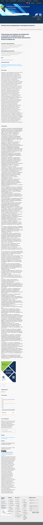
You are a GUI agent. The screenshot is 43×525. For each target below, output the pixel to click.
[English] (29, 3)
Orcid (5, 49)
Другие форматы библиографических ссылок (7, 430)
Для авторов (11, 507)
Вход (10, 513)
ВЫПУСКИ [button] (29, 1)
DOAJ (18, 513)
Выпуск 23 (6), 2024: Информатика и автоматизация (34, 29)
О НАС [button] (6, 1)
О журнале (12, 505)
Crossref (18, 509)
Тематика (11, 503)
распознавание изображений (7, 64)
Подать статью (11, 11)
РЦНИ (18, 499)
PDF (3, 385)
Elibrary (2, 49)
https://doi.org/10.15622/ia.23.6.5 (7, 60)
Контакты (11, 511)
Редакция (11, 501)
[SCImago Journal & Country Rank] (4, 502)
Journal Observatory (25, 512)
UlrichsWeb (19, 511)
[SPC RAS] (40, 14)
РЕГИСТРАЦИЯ (38, 3)
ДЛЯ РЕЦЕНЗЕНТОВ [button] (21, 1)
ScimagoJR (18, 516)
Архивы (24, 29)
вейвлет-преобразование (6, 65)
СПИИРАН (34, 16)
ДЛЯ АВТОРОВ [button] (13, 1)
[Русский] (27, 3)
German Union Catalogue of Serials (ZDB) (25, 517)
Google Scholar (18, 506)
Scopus (18, 501)
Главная (21, 29)
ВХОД (33, 3)
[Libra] (3, 9)
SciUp (24, 499)
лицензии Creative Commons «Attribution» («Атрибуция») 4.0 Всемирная (7, 454)
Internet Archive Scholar (24, 505)
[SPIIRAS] (37, 14)
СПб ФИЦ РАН (39, 16)
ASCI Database (25, 502)
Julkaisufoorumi (19, 515)
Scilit (24, 508)
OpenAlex (25, 510)
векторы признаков (17, 64)
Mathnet (18, 508)
